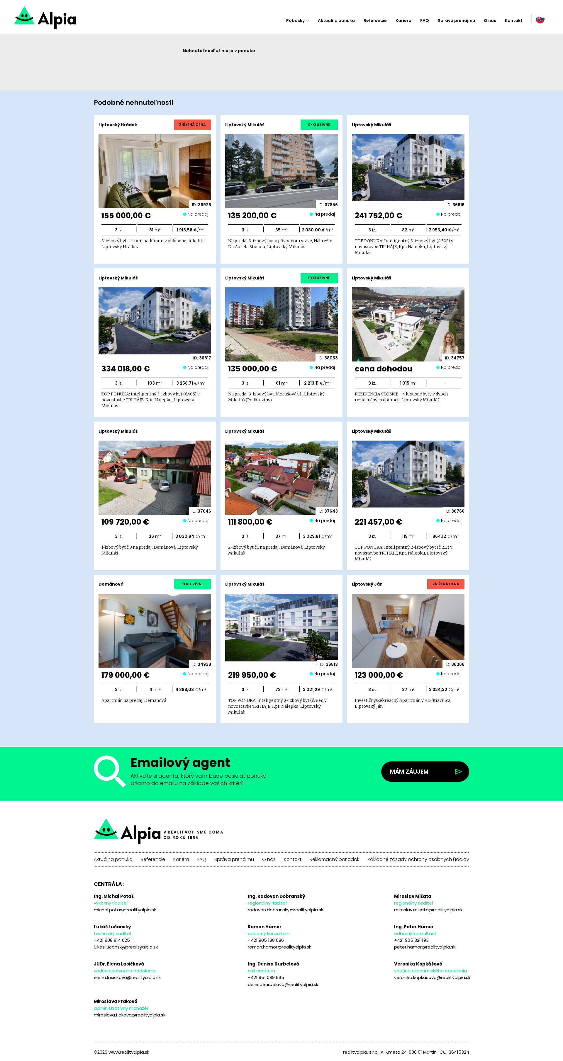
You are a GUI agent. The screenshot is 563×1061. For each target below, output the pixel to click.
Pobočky (295, 20)
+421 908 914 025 (112, 940)
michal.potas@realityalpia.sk (125, 910)
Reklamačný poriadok (334, 859)
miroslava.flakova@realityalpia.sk (129, 1015)
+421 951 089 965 (266, 977)
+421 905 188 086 (266, 940)
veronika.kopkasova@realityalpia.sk (432, 977)
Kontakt (514, 20)
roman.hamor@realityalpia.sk (279, 947)
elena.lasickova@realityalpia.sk (127, 977)
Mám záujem (409, 771)
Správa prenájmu (456, 20)
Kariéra (403, 20)
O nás (490, 20)
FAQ (424, 20)
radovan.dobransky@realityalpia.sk (285, 910)
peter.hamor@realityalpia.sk (424, 947)
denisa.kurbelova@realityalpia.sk (283, 984)
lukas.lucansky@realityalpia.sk (126, 947)
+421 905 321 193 (411, 940)
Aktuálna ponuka (336, 20)
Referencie (375, 20)
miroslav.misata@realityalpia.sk (428, 910)
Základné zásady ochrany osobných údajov (418, 859)
